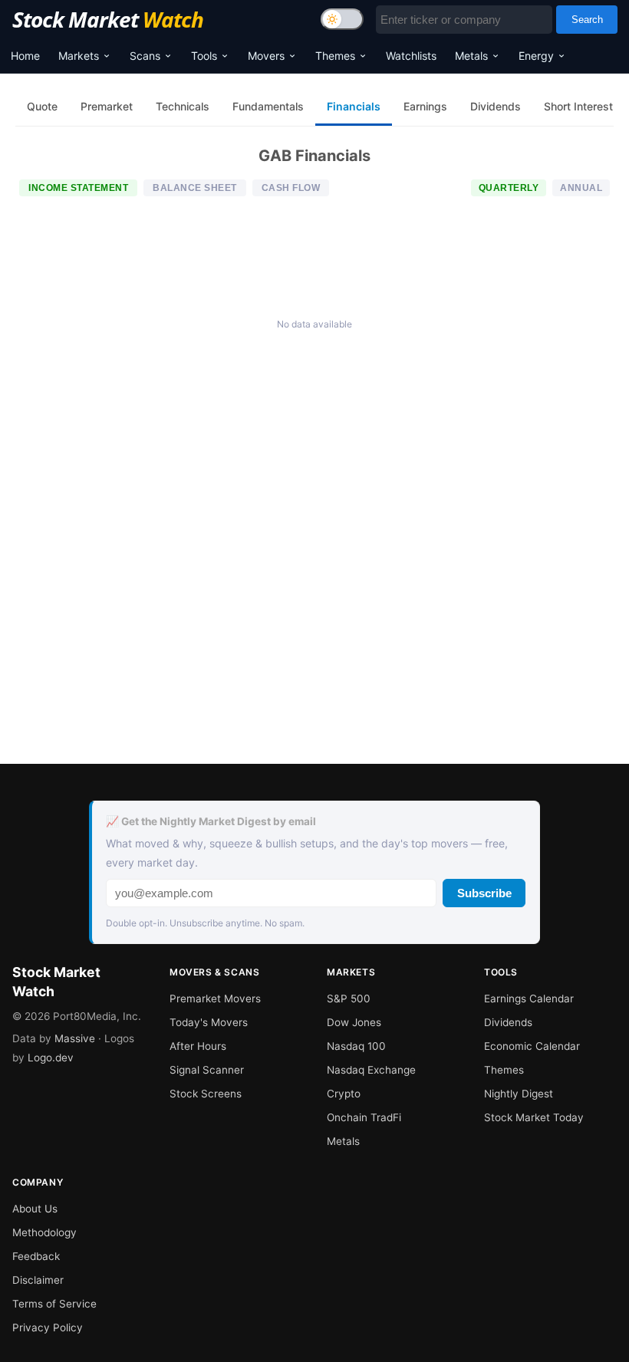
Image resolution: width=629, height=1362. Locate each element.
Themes (335, 55)
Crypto (344, 1093)
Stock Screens (206, 1093)
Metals (471, 55)
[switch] (342, 19)
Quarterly (509, 188)
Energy (536, 55)
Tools (204, 55)
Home (25, 55)
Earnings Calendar (529, 998)
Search (587, 19)
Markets (78, 55)
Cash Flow (291, 188)
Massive (74, 1038)
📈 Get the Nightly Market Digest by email (211, 821)
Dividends (508, 1022)
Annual (581, 188)
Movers (266, 55)
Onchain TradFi (364, 1117)
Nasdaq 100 (356, 1046)
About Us (35, 1208)
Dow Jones (354, 1022)
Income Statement (78, 188)
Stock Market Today (534, 1117)
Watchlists (411, 55)
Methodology (44, 1232)
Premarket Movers (215, 998)
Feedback (36, 1256)
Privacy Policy (47, 1327)
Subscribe (484, 893)
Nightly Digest (518, 1093)
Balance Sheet (195, 188)
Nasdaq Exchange (371, 1070)
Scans (145, 55)
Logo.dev (51, 1057)
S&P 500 (348, 998)
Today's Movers (209, 1022)
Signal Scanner (207, 1070)
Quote (42, 106)
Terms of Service (54, 1304)
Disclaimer (38, 1280)
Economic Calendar (532, 1046)
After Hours (198, 1046)
